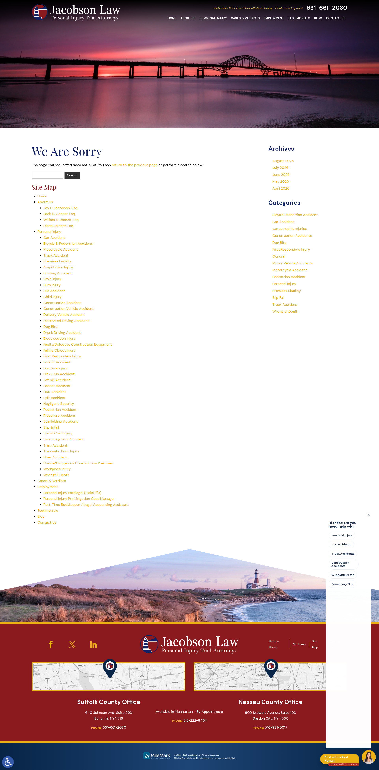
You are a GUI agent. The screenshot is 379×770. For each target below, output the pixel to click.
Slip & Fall (51, 427)
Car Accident (54, 237)
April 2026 (280, 188)
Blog (318, 18)
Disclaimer (299, 644)
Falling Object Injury (59, 350)
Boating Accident (57, 273)
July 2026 (280, 167)
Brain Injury (52, 279)
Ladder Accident (57, 386)
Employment (274, 18)
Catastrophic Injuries (289, 228)
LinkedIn (93, 644)
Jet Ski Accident (56, 380)
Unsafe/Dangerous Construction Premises (78, 463)
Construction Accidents (292, 235)
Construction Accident (62, 302)
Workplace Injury (57, 469)
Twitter (72, 644)
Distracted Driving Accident (66, 320)
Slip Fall (278, 297)
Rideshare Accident (59, 415)
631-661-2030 (327, 8)
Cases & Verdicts (245, 18)
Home (172, 18)
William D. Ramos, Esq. (61, 219)
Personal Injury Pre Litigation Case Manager (79, 498)
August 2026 (283, 160)
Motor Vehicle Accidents (292, 263)
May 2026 (280, 181)
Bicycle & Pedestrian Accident (67, 243)
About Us (188, 18)
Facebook (50, 644)
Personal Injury (213, 18)
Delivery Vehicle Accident (64, 314)
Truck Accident (55, 255)
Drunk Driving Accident (62, 332)
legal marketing (204, 758)
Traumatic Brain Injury (61, 451)
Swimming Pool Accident (63, 439)
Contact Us (335, 18)
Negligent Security (58, 403)
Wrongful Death (56, 475)
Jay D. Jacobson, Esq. (60, 208)
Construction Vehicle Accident (68, 308)
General (278, 256)
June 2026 (281, 174)
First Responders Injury (62, 356)
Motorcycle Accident (60, 249)
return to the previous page (135, 165)
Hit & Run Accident (59, 374)
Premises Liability (57, 261)
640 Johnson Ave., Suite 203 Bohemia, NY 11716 (108, 715)
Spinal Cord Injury (57, 433)
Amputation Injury (58, 267)
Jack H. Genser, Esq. (59, 214)
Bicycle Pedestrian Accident (295, 214)
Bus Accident (54, 291)
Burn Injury (52, 285)
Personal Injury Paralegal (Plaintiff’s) (72, 492)
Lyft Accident (54, 397)
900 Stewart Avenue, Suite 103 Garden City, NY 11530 (270, 715)
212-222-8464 (189, 720)
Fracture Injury (55, 368)
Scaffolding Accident (60, 421)
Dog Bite (50, 326)
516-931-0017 (270, 727)
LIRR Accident (54, 391)
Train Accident (55, 445)
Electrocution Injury (59, 338)
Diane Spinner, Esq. (58, 225)
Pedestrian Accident (60, 409)
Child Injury (52, 296)
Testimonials (299, 18)
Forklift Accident (57, 362)
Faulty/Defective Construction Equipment (77, 344)
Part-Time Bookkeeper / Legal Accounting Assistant (86, 504)
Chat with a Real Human (341, 759)
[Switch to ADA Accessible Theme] (8, 762)
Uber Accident (55, 457)
